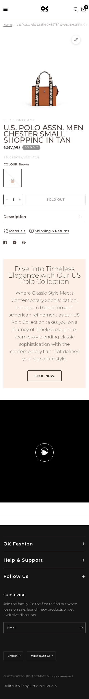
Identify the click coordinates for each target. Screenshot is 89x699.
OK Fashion (18, 544)
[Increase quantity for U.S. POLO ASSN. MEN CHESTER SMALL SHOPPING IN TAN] (19, 199)
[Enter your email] (81, 627)
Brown (12, 178)
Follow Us (16, 576)
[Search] (76, 9)
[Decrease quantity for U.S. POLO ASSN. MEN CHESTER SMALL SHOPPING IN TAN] (7, 199)
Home (7, 24)
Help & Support (23, 560)
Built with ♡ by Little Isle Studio (30, 686)
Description (14, 217)
